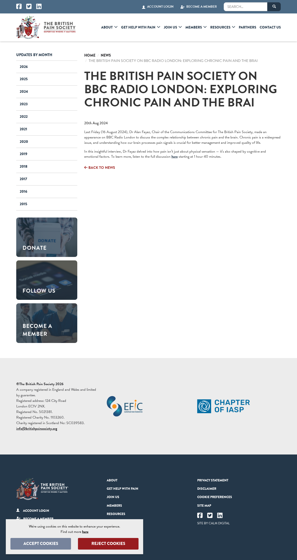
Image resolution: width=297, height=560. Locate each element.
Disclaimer (206, 488)
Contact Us (270, 27)
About (107, 27)
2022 (24, 116)
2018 (23, 166)
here (174, 156)
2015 (23, 204)
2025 (24, 79)
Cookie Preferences (214, 497)
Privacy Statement (212, 480)
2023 (24, 104)
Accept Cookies (40, 544)
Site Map (204, 505)
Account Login (160, 6)
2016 (23, 191)
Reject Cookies (108, 544)
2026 (24, 66)
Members (193, 27)
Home (89, 55)
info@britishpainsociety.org (36, 428)
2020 (24, 141)
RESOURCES (220, 27)
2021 (23, 129)
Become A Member (201, 6)
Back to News (101, 167)
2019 (23, 154)
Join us (170, 27)
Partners (247, 27)
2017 (23, 179)
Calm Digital (219, 523)
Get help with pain (138, 27)
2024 (24, 91)
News (106, 55)
